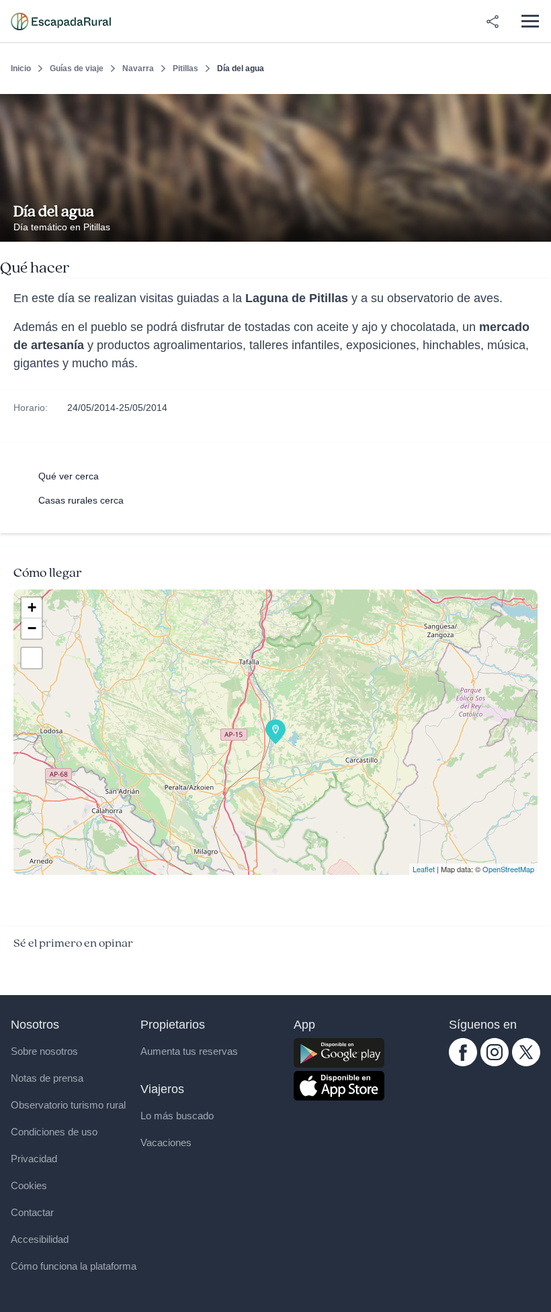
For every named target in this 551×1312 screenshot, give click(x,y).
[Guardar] (536, 104)
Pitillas (185, 68)
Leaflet (424, 868)
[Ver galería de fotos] (537, 226)
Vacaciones (166, 1142)
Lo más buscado (177, 1115)
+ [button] (32, 607)
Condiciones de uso (54, 1131)
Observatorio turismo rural (68, 1105)
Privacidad (34, 1158)
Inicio (21, 68)
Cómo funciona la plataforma (73, 1266)
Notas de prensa (47, 1078)
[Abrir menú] (530, 21)
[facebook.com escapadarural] (463, 1063)
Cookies (29, 1185)
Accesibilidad (40, 1239)
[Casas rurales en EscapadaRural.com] (61, 21)
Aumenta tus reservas (189, 1051)
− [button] (32, 628)
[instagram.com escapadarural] (494, 1063)
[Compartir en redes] (492, 21)
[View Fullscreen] (32, 658)
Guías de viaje (76, 68)
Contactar (32, 1212)
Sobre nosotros (44, 1051)
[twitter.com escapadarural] (526, 1063)
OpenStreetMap (508, 868)
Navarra (138, 68)
